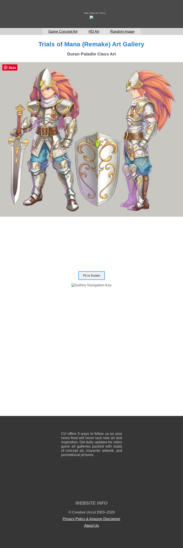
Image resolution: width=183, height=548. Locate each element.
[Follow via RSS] (64, 425)
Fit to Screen (91, 275)
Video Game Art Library (95, 13)
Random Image (122, 31)
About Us (91, 526)
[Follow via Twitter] (105, 425)
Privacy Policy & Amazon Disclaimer (91, 519)
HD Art (94, 31)
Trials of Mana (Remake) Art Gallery (91, 44)
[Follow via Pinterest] (119, 425)
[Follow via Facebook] (91, 425)
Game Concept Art (62, 31)
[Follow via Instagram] (78, 425)
